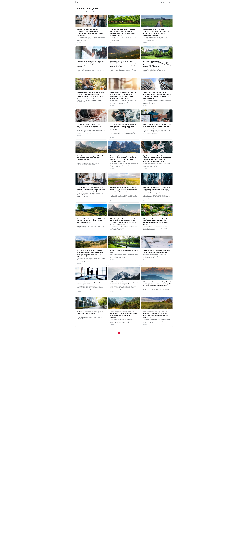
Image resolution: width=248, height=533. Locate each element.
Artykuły (162, 2)
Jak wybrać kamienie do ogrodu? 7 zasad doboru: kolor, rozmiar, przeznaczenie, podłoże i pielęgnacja (90, 157)
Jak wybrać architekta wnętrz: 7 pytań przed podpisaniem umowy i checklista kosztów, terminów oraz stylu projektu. (157, 126)
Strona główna (169, 2)
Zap (76, 2)
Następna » (127, 332)
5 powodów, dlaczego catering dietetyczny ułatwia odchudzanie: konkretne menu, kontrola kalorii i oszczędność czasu (90, 126)
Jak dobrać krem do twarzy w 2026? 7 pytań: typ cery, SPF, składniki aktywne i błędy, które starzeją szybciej (91, 220)
